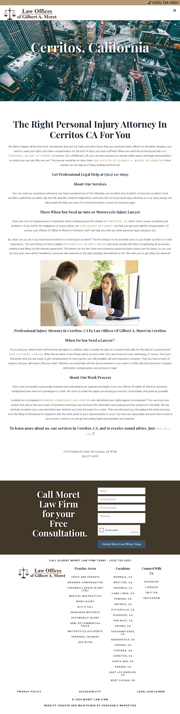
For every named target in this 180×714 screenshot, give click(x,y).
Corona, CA (122, 645)
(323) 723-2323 (163, 2)
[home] (28, 12)
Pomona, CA (123, 599)
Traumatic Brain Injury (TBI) (85, 589)
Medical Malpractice (85, 596)
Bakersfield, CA (123, 639)
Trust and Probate (85, 577)
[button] (174, 10)
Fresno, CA (123, 626)
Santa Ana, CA (123, 661)
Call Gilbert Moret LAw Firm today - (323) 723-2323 (90, 560)
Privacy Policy (29, 691)
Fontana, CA (123, 650)
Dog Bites (85, 642)
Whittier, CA (123, 582)
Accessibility (90, 691)
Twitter (151, 592)
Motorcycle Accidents (85, 631)
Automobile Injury (85, 618)
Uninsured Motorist (85, 612)
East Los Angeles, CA (123, 673)
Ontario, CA (123, 604)
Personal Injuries (85, 637)
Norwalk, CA (123, 577)
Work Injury (85, 601)
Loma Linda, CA (123, 593)
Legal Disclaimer (151, 691)
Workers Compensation (85, 582)
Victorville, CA (123, 610)
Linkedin (151, 587)
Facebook (151, 582)
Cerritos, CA (123, 656)
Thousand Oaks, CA (123, 632)
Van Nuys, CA (123, 620)
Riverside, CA (123, 615)
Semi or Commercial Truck (85, 624)
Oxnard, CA (123, 667)
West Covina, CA (123, 680)
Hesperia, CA (123, 588)
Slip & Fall (85, 607)
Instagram (151, 598)
